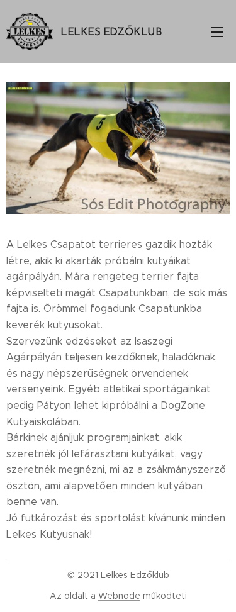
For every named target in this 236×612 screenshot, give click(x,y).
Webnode (119, 595)
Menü (217, 31)
